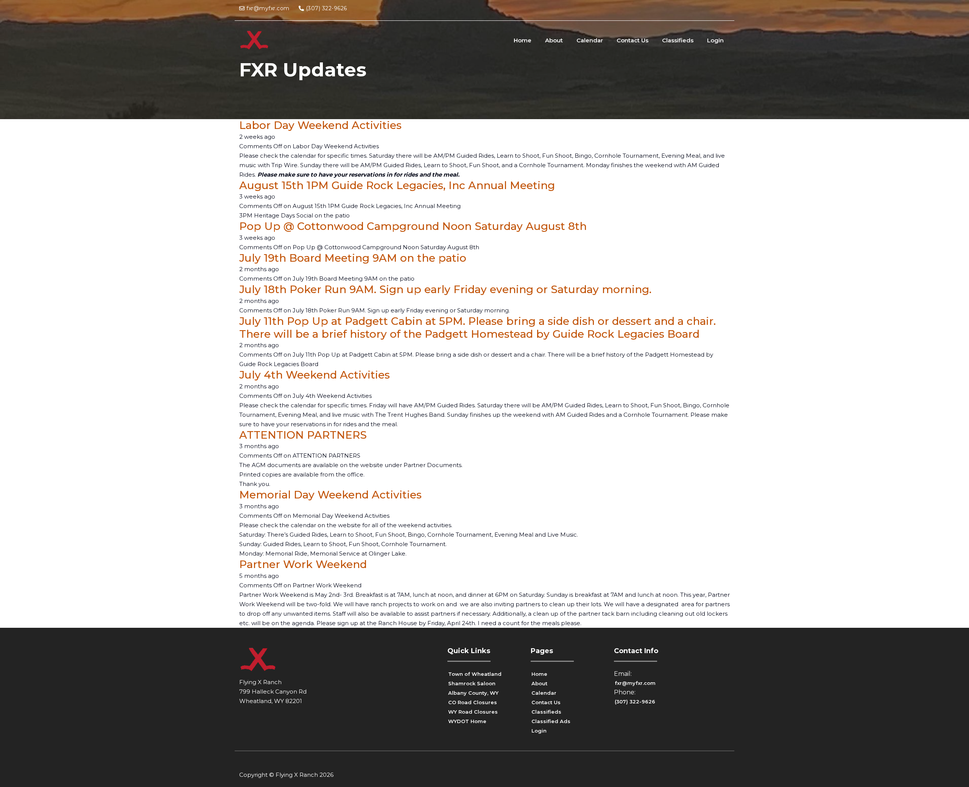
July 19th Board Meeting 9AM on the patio (352, 257)
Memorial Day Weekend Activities (330, 494)
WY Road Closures (473, 712)
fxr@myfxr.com (268, 8)
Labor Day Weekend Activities (320, 125)
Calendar (589, 40)
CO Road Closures (472, 702)
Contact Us (632, 40)
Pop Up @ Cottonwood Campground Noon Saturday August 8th (413, 226)
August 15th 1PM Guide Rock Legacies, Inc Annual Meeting (397, 185)
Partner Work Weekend (303, 564)
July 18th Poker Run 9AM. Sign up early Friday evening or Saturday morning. (445, 289)
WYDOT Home (467, 721)
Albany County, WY (473, 693)
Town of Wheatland (475, 674)
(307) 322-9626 (326, 8)
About (554, 40)
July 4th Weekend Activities (314, 374)
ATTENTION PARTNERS (303, 434)
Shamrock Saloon (471, 683)
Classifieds (677, 40)
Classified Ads (550, 721)
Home (522, 40)
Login (715, 40)
